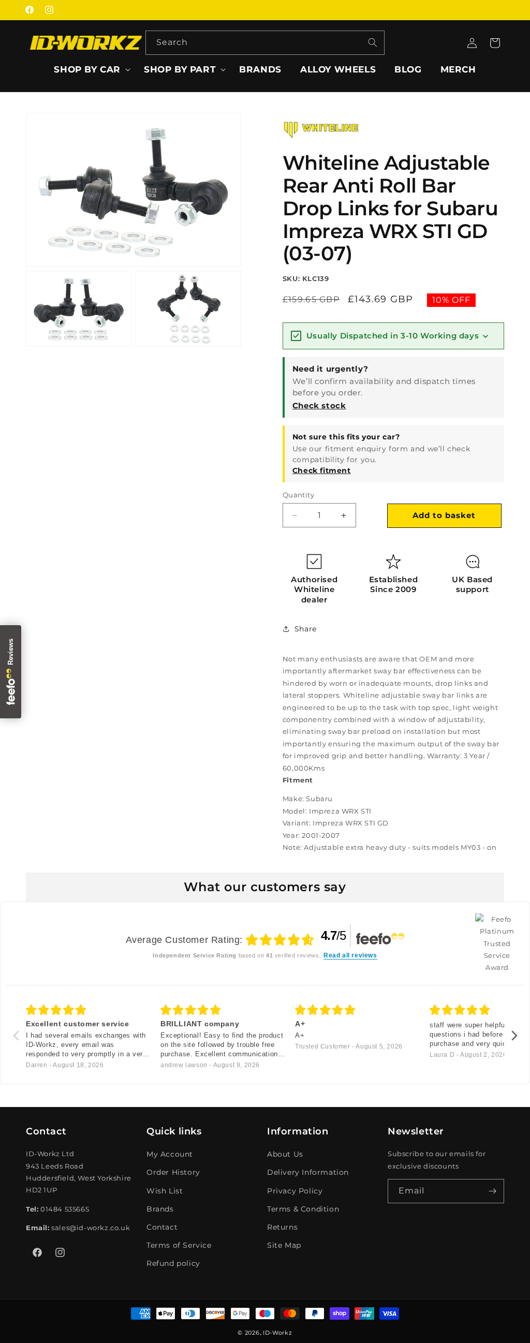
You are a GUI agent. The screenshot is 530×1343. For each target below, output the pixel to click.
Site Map (284, 1245)
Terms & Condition (303, 1209)
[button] (90, 69)
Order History (173, 1172)
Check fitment (321, 470)
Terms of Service (179, 1245)
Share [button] (306, 628)
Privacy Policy (294, 1191)
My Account (169, 1154)
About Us (285, 1154)
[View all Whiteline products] (321, 141)
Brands (160, 1209)
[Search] (372, 42)
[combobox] (265, 42)
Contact (162, 1227)
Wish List (164, 1191)
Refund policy (173, 1263)
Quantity (298, 495)
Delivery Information (308, 1172)
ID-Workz (277, 1332)
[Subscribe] (492, 1191)
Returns (282, 1227)
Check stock (319, 405)
